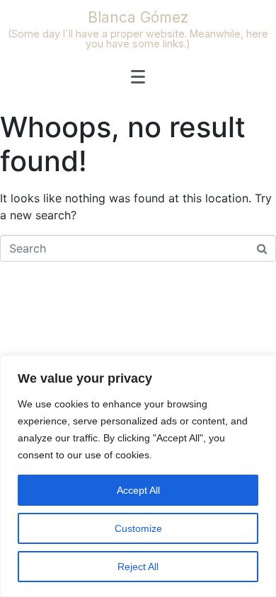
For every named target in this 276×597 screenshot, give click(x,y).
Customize (138, 528)
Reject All (138, 566)
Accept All (138, 490)
